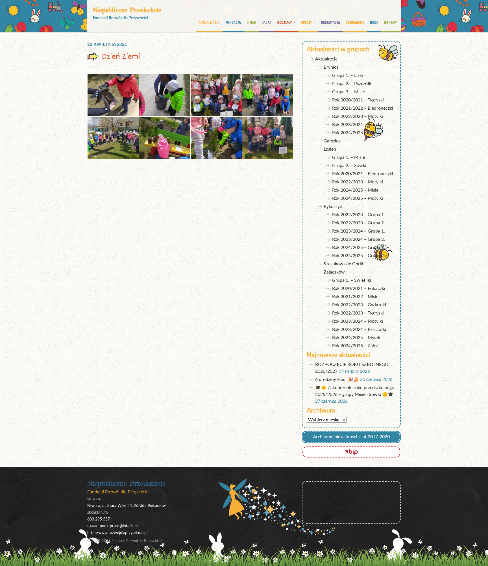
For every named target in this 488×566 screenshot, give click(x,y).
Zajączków (334, 272)
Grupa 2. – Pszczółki (352, 83)
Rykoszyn (333, 206)
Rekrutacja (330, 22)
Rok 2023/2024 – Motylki (357, 321)
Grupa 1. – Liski (347, 75)
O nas (251, 22)
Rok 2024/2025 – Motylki (357, 198)
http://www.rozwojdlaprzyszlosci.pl (117, 533)
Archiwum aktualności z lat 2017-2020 (351, 437)
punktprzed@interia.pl (119, 526)
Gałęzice (332, 141)
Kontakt (391, 22)
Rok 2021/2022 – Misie (355, 296)
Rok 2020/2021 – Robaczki (358, 288)
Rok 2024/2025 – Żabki (355, 133)
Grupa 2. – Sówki (349, 165)
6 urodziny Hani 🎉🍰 (337, 379)
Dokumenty (355, 22)
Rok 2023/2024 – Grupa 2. (358, 239)
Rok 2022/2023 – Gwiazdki (359, 305)
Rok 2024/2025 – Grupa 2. (358, 255)
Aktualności (209, 22)
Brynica (331, 67)
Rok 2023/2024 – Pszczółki (359, 329)
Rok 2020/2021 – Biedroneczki (362, 174)
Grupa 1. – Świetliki (351, 280)
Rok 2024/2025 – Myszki (357, 337)
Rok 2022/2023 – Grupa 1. (358, 214)
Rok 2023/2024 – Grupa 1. (358, 231)
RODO (374, 22)
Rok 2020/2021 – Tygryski (358, 100)
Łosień (330, 149)
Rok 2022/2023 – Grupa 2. (358, 223)
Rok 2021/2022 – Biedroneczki (362, 108)
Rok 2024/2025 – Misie (355, 190)
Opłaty (307, 22)
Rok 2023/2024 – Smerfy (357, 124)
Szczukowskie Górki (343, 264)
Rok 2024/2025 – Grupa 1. (358, 247)
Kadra (266, 22)
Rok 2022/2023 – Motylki (357, 116)
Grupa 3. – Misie (348, 92)
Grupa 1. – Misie (348, 157)
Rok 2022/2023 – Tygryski (358, 313)
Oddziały (285, 22)
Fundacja (233, 22)
